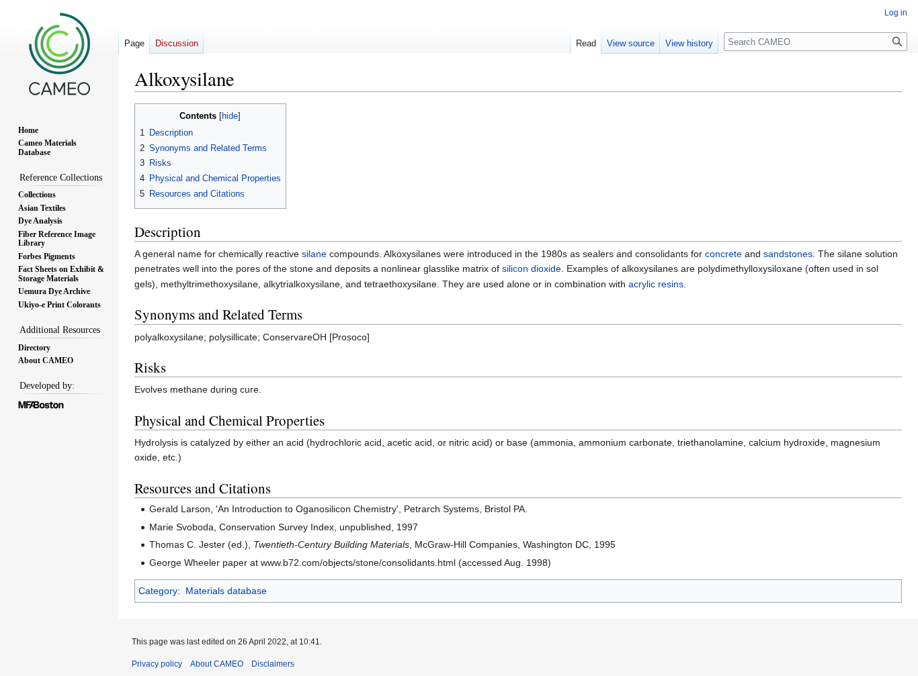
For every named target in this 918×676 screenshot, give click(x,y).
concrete (723, 253)
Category (157, 590)
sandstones (787, 253)
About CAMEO (216, 664)
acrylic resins (655, 284)
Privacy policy (157, 664)
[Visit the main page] (59, 53)
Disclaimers (272, 664)
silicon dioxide (531, 268)
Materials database (226, 590)
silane (314, 253)
